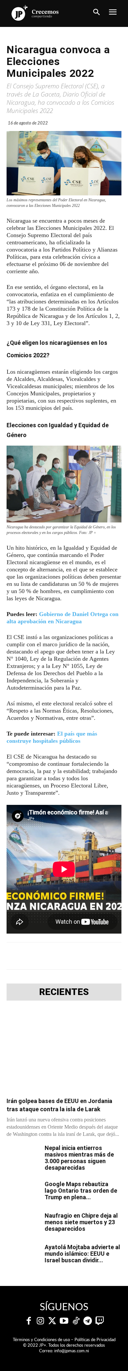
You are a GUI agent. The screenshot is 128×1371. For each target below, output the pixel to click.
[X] (48, 955)
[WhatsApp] (79, 955)
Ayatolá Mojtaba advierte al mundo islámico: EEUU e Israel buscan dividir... (82, 1254)
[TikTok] (76, 1321)
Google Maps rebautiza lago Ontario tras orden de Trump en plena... (81, 1191)
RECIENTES (64, 992)
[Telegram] (64, 955)
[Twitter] (52, 1321)
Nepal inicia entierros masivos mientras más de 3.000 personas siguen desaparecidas (79, 1157)
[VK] (94, 955)
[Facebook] (33, 955)
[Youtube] (64, 1321)
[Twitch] (99, 1321)
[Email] (109, 955)
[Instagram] (40, 1321)
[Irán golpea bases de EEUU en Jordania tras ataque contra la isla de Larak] (64, 1051)
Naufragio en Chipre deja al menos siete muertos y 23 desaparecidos (81, 1222)
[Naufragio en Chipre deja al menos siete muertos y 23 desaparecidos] (23, 1223)
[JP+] (35, 13)
